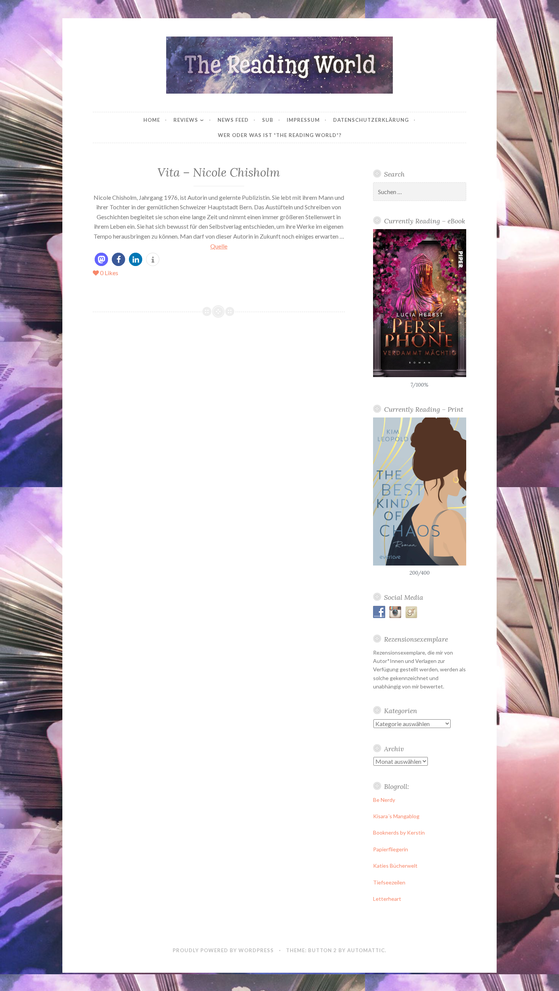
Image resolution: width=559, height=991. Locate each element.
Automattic (366, 950)
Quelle (218, 246)
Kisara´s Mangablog (396, 816)
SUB (267, 120)
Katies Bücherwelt (395, 865)
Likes (109, 272)
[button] (101, 259)
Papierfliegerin (390, 849)
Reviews (185, 120)
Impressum (303, 120)
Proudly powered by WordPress (223, 950)
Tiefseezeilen (389, 882)
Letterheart (387, 898)
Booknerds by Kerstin (399, 832)
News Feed (233, 120)
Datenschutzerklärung (371, 120)
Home (151, 120)
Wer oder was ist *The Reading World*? (279, 135)
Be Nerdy (384, 800)
